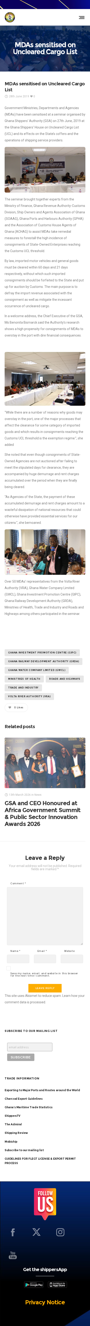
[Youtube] (12, 1255)
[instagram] (60, 1232)
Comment (18, 883)
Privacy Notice (45, 1302)
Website (69, 951)
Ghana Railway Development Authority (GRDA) (43, 661)
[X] (36, 1232)
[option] (45, 782)
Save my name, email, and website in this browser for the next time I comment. (44, 974)
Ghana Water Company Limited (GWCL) (36, 670)
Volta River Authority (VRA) (29, 696)
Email (42, 951)
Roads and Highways (64, 678)
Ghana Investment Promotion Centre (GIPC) (42, 652)
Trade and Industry (23, 687)
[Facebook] (12, 1232)
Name (15, 951)
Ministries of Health (24, 678)
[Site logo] (10, 17)
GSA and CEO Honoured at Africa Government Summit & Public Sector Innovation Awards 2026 (43, 813)
